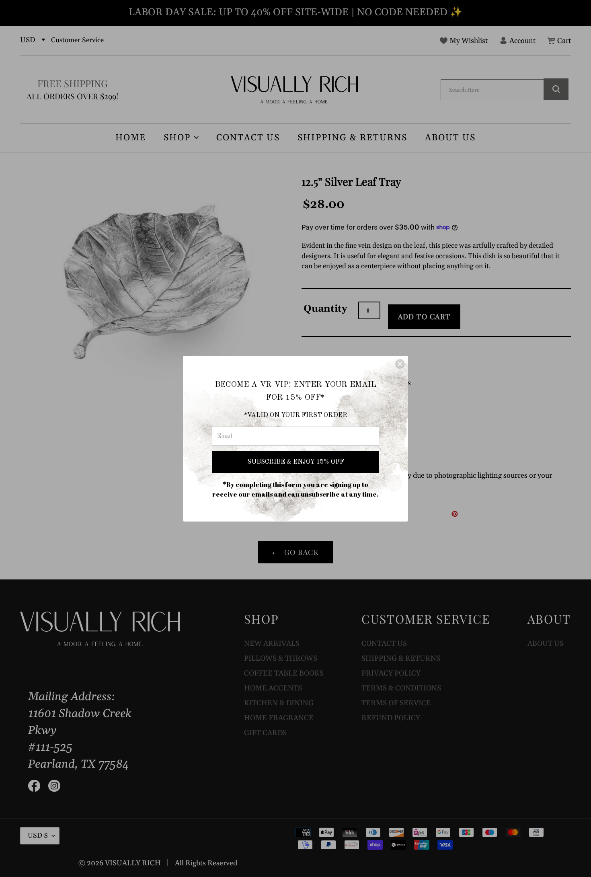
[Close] (400, 364)
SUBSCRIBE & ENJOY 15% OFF (295, 462)
